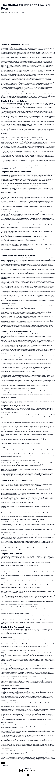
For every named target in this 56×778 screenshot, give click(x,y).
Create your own (4, 765)
